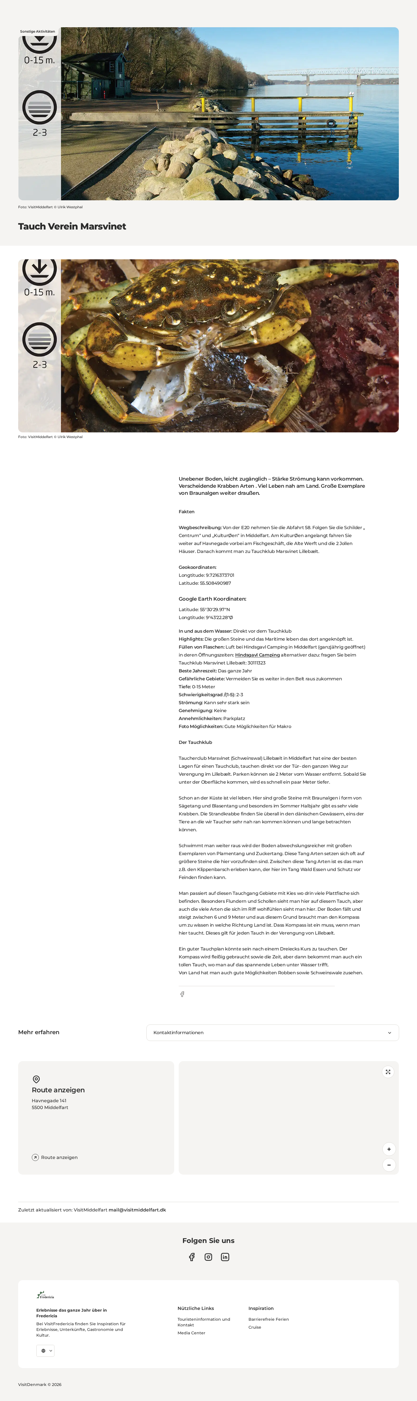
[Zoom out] (389, 1165)
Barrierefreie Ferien (268, 1319)
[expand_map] (388, 1072)
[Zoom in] (389, 1149)
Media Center (191, 1332)
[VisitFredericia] (45, 1293)
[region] (289, 1118)
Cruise (254, 1327)
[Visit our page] (192, 1257)
